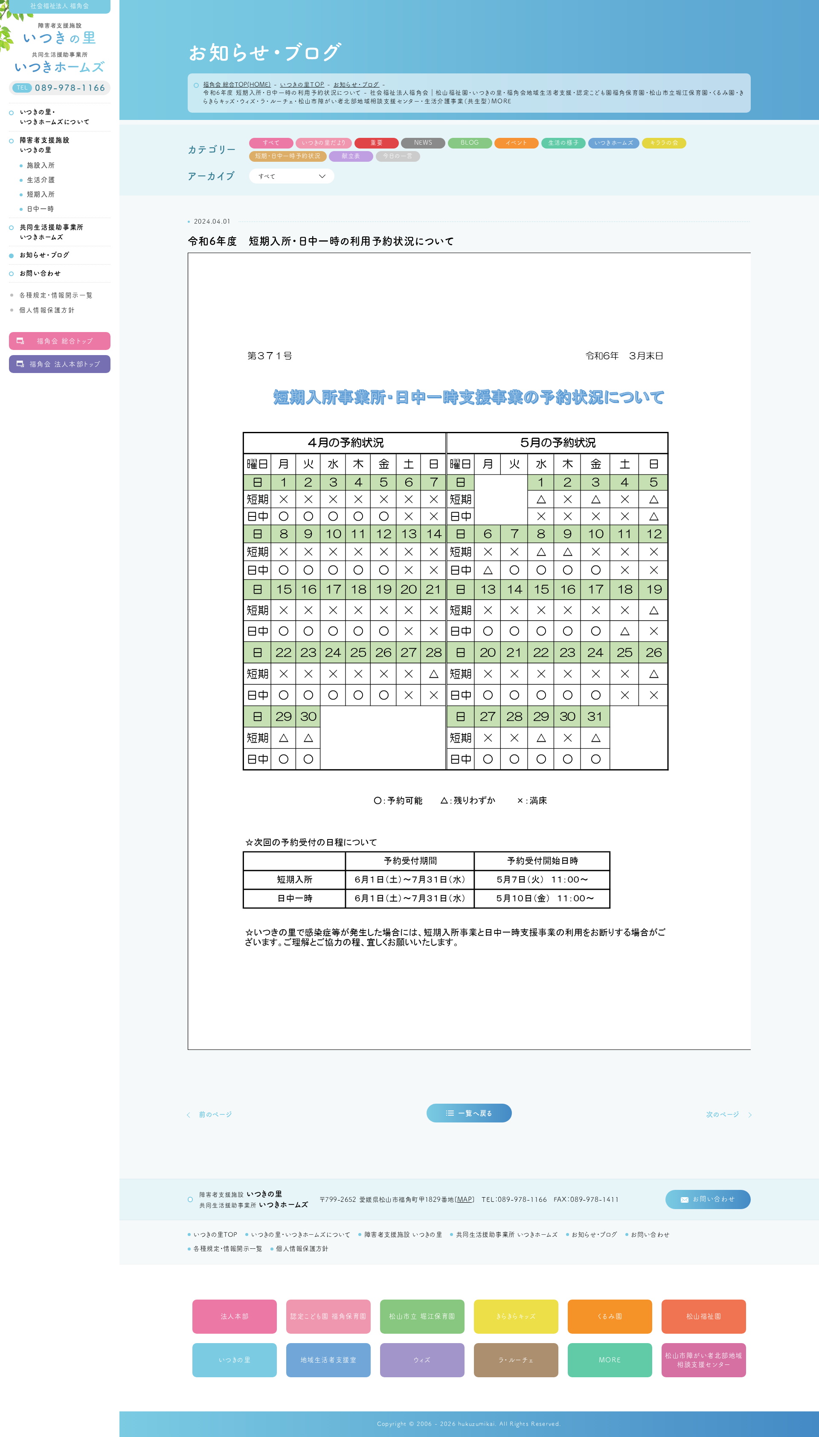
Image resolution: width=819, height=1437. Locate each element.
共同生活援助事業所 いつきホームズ (507, 1234)
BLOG (470, 143)
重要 (376, 143)
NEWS (423, 143)
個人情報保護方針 (47, 310)
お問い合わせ (40, 273)
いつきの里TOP (215, 1234)
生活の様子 (563, 143)
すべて (271, 143)
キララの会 (664, 143)
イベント (516, 143)
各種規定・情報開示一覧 (56, 295)
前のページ (215, 1114)
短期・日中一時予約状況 (288, 156)
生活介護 (41, 179)
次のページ (723, 1114)
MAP (464, 1199)
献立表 (351, 156)
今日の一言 (398, 156)
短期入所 (41, 194)
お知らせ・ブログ (45, 254)
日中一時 (41, 208)
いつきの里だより (324, 143)
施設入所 (41, 165)
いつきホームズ (614, 143)
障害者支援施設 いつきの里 (403, 1234)
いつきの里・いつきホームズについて (301, 1234)
